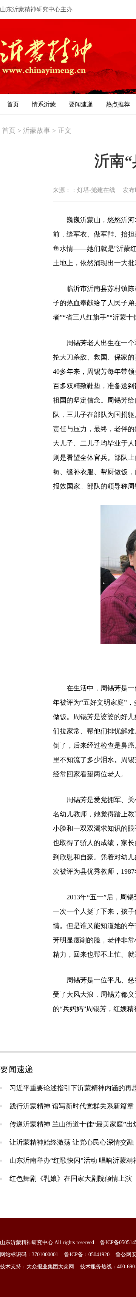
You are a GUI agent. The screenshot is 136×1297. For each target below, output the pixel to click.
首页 (13, 104)
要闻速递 (81, 104)
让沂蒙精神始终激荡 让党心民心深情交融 (71, 1142)
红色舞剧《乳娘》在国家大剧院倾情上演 (70, 1178)
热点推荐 (118, 104)
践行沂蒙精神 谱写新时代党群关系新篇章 (71, 1106)
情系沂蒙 (44, 104)
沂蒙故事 (36, 130)
